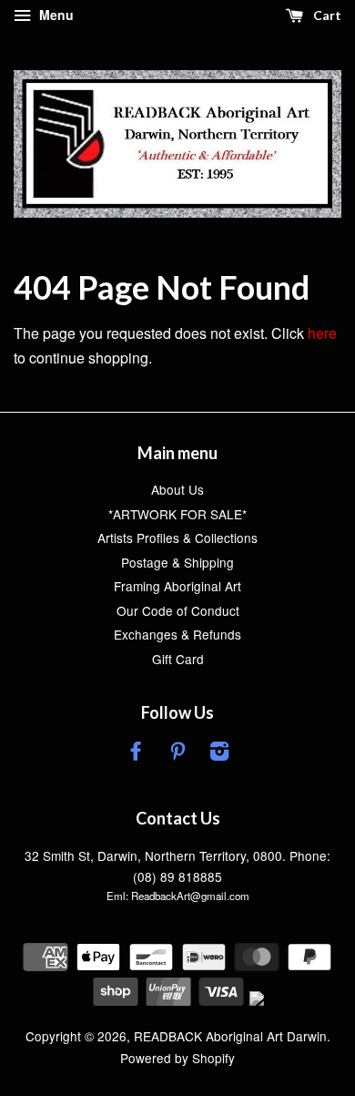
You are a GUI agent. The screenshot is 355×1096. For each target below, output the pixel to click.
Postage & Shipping (177, 562)
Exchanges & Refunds (177, 634)
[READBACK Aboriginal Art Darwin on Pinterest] (177, 753)
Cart (325, 15)
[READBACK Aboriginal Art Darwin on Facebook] (136, 753)
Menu (55, 14)
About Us (177, 489)
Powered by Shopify (177, 1058)
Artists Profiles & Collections (177, 537)
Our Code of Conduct (178, 610)
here (322, 333)
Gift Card (178, 659)
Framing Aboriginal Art (177, 586)
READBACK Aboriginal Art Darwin (230, 1036)
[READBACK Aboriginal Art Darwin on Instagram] (219, 753)
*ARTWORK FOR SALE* (177, 514)
